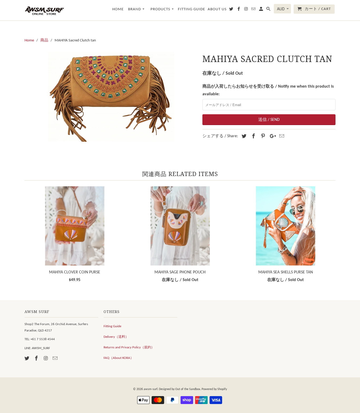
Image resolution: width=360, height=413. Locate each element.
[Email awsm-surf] (56, 358)
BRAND (136, 9)
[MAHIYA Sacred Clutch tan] (111, 97)
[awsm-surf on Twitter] (27, 358)
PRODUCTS (162, 9)
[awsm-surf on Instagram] (46, 358)
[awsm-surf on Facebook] (37, 358)
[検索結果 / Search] (268, 10)
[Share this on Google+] (271, 136)
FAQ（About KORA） (119, 358)
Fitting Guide (112, 326)
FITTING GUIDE (191, 9)
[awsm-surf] (44, 10)
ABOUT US (217, 9)
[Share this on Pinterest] (262, 136)
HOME (118, 9)
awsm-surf (150, 389)
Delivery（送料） (116, 337)
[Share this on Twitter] (243, 136)
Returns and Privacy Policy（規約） (129, 347)
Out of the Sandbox (187, 389)
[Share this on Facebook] (253, 136)
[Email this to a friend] (281, 136)
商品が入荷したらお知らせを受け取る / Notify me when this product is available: (268, 90)
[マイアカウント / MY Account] (261, 10)
